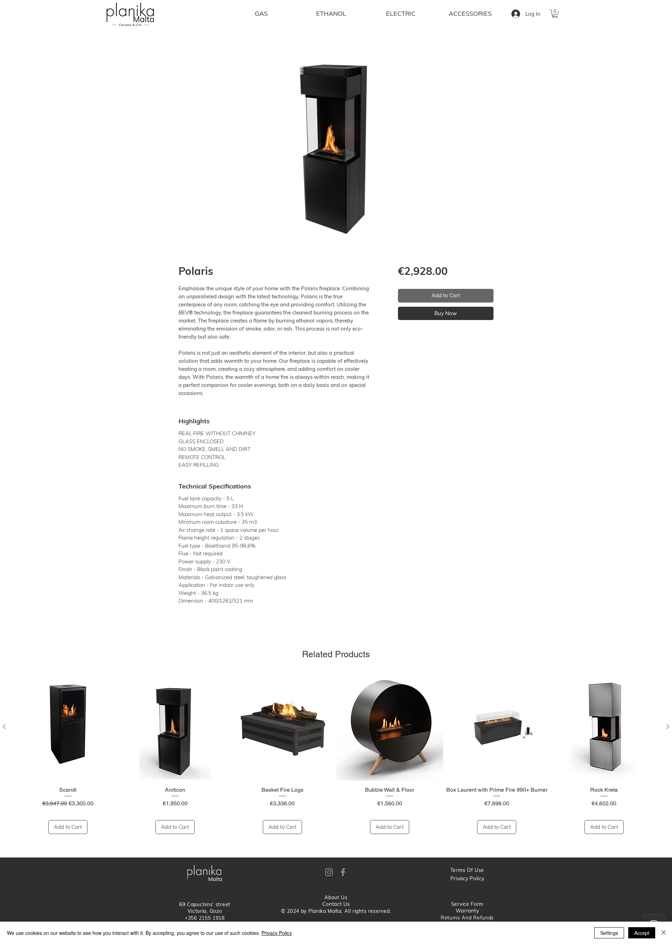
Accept (641, 932)
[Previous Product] (4, 726)
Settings (609, 932)
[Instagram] (329, 872)
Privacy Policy (276, 932)
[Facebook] (343, 872)
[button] (555, 13)
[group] (336, 754)
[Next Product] (668, 726)
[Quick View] (67, 726)
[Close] (663, 932)
